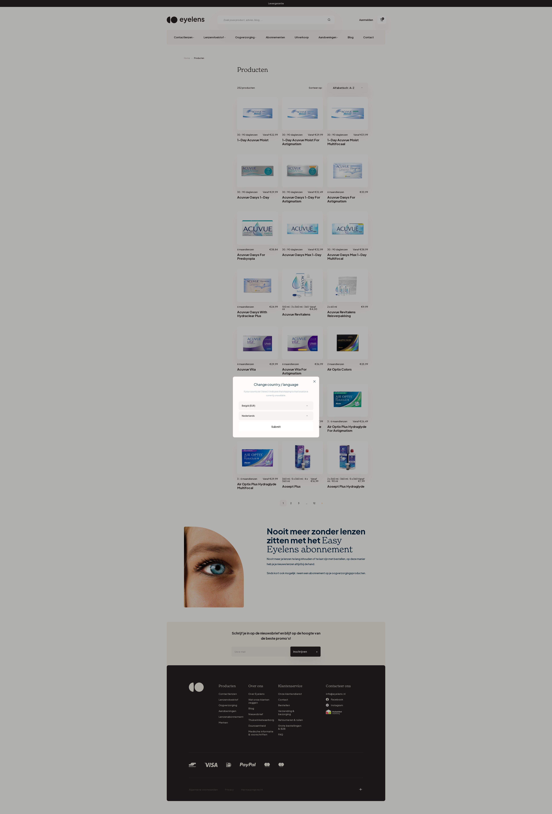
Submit (276, 426)
